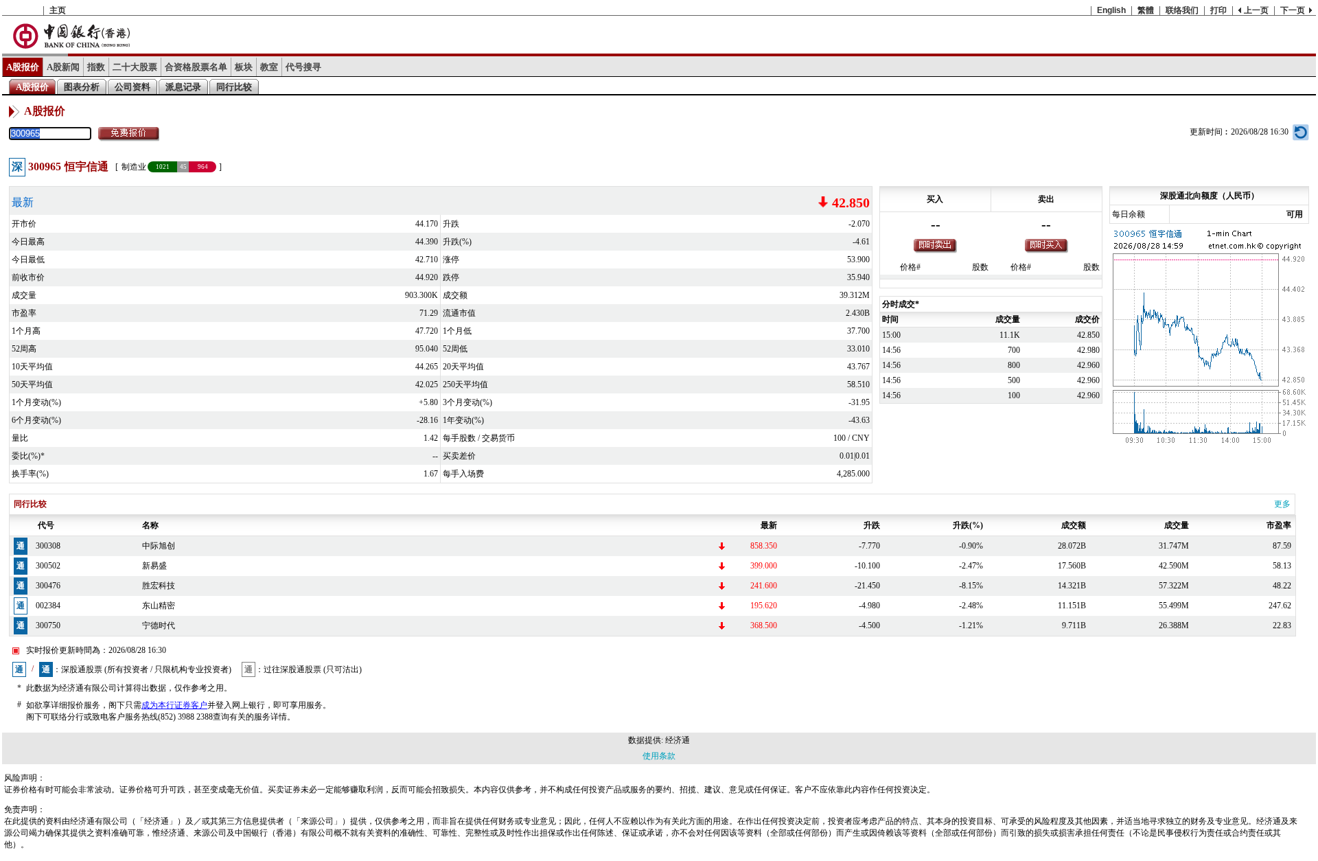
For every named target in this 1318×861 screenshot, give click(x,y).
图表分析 (82, 87)
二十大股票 (135, 67)
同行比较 (234, 87)
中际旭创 (158, 546)
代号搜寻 (303, 67)
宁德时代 (158, 625)
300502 (48, 566)
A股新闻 (63, 67)
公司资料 (132, 87)
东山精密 (158, 605)
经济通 (677, 740)
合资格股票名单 (196, 67)
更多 (1282, 504)
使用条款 (659, 756)
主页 (57, 10)
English (1111, 10)
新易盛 (154, 566)
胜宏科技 (158, 585)
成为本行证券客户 (174, 705)
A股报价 (22, 67)
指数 (96, 67)
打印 (1218, 10)
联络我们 (1182, 10)
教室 (269, 67)
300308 (48, 546)
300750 (48, 625)
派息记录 (183, 87)
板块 (244, 67)
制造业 (134, 167)
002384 (48, 605)
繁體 (1145, 10)
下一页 (1292, 10)
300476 (48, 585)
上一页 (1256, 10)
